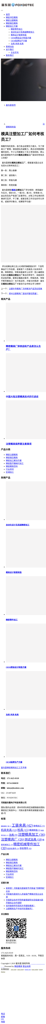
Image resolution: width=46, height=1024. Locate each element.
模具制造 (35, 830)
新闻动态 (10, 47)
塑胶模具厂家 (6, 826)
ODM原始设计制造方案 (21, 38)
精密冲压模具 (12, 17)
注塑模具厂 (12, 839)
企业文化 (15, 52)
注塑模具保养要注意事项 (19, 444)
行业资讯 (10, 469)
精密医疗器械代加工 (15, 463)
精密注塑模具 (12, 20)
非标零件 (26, 848)
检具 (23, 829)
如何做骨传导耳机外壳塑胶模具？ (20, 906)
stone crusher (35, 969)
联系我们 (10, 55)
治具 (13, 835)
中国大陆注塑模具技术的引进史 (22, 396)
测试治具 (33, 839)
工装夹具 (22, 825)
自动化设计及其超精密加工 (22, 32)
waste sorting (20, 969)
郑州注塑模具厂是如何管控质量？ (23, 294)
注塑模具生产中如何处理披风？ (19, 909)
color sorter (13, 969)
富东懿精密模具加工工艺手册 (13, 768)
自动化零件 (13, 849)
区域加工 (10, 472)
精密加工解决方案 (14, 460)
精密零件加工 (17, 29)
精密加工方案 (12, 26)
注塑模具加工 (31, 834)
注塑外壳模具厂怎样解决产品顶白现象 (25, 289)
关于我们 (10, 49)
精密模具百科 (12, 466)
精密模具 (18, 966)
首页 (8, 14)
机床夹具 (9, 830)
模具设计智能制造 (18, 35)
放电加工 (39, 826)
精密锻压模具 (12, 23)
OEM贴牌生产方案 (19, 41)
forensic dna (28, 969)
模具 (14, 190)
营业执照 (27, 966)
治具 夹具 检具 (17, 44)
